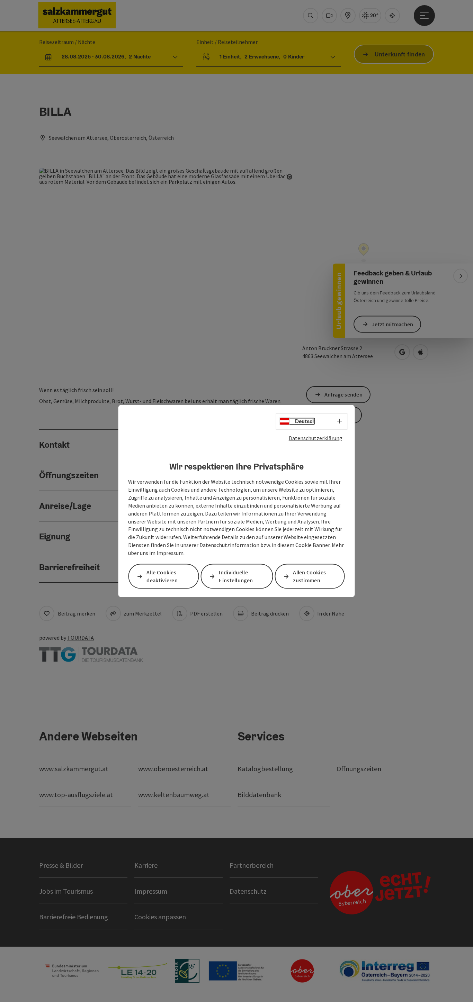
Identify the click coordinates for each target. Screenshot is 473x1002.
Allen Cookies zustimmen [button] (309, 576)
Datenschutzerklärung (315, 438)
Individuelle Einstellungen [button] (236, 576)
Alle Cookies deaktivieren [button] (162, 576)
